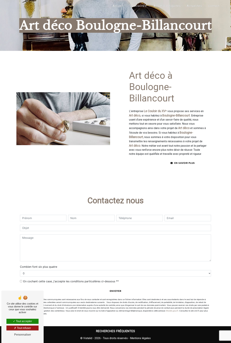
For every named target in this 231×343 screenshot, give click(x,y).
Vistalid (87, 338)
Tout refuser (23, 328)
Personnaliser (22, 334)
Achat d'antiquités (167, 5)
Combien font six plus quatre (38, 266)
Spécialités (138, 5)
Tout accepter (23, 321)
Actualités (194, 5)
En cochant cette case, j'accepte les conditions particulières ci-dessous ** (71, 281)
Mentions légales (140, 338)
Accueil (118, 5)
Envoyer (115, 291)
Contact (214, 5)
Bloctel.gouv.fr (172, 311)
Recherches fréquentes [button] (115, 331)
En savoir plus (184, 163)
